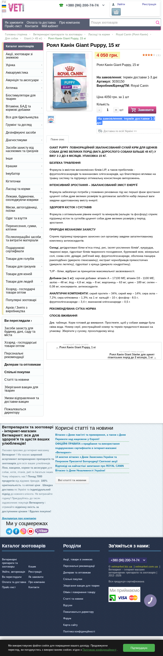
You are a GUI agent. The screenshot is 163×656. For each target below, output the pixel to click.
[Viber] (42, 531)
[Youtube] (30, 531)
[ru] (4, 2)
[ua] (4, 7)
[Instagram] (23, 531)
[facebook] (16, 531)
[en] (4, 11)
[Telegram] (9, 531)
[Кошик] (116, 11)
